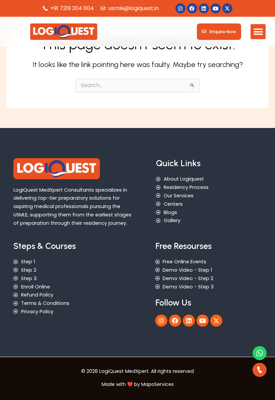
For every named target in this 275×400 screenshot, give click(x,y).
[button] (258, 31)
